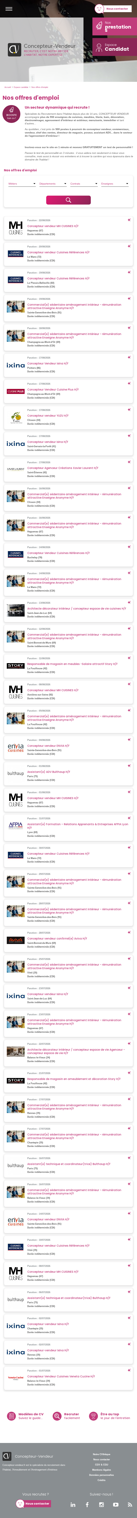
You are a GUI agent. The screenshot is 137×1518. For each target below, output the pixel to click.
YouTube (115, 1504)
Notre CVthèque (101, 1454)
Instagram (101, 1504)
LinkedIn (72, 1504)
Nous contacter (117, 9)
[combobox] (22, 184)
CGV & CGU (101, 1465)
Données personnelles (101, 1475)
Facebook (87, 1504)
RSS (130, 1504)
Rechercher (68, 200)
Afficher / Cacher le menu (8, 8)
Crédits (101, 1480)
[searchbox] (22, 184)
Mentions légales (101, 1470)
